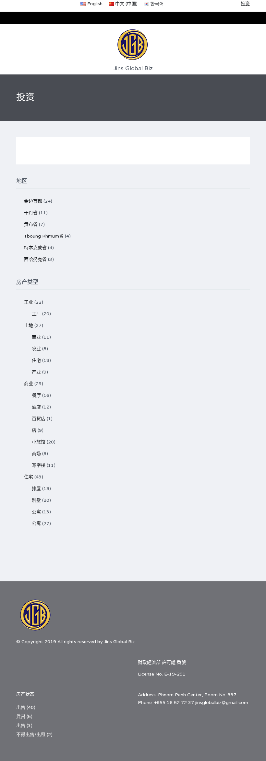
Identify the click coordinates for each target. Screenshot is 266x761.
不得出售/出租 (30, 734)
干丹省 (31, 213)
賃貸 (20, 716)
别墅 (36, 500)
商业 (36, 337)
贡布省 (31, 224)
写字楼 (38, 465)
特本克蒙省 (35, 248)
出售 (20, 707)
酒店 (36, 407)
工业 (28, 302)
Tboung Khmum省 (44, 236)
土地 (28, 325)
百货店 (38, 418)
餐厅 (36, 395)
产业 (36, 372)
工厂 (36, 314)
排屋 (36, 488)
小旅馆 (38, 442)
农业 (36, 349)
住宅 (36, 360)
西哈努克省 (35, 259)
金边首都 (33, 201)
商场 (36, 453)
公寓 (36, 512)
